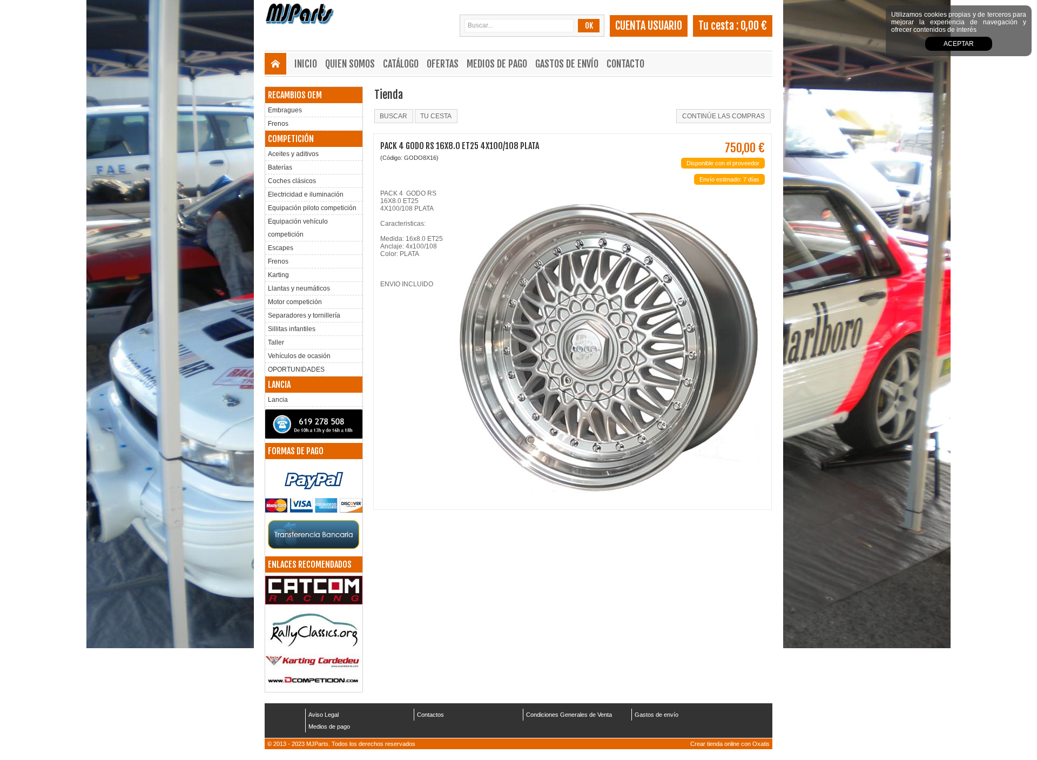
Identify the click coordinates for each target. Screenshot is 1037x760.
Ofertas (443, 64)
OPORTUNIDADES (296, 369)
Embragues (285, 110)
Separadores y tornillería (304, 315)
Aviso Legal (323, 714)
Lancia (278, 399)
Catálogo (401, 64)
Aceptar (959, 44)
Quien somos (350, 64)
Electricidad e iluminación (306, 194)
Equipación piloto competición (312, 208)
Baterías (280, 167)
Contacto (625, 64)
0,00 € (753, 25)
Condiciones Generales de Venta (569, 714)
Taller (276, 342)
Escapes (280, 248)
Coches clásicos (292, 181)
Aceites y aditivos (293, 154)
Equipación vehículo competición (298, 228)
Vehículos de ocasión (299, 356)
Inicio (305, 64)
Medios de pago (497, 64)
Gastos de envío (566, 64)
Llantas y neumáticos (299, 288)
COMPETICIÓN (291, 138)
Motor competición (295, 302)
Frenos (278, 123)
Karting (278, 275)
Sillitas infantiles (291, 329)
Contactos (430, 714)
